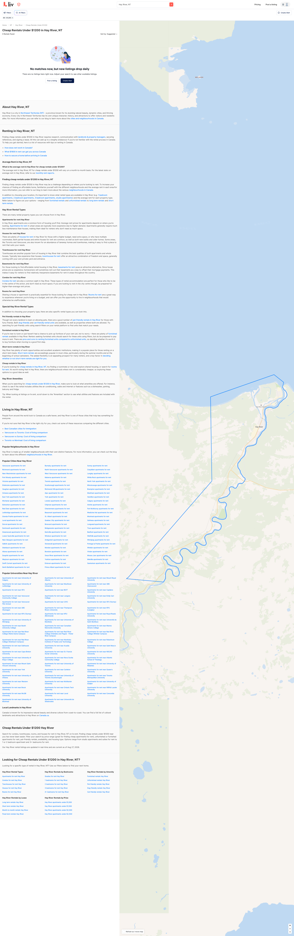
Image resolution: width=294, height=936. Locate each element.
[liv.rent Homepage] (9, 4)
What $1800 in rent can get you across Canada (25, 151)
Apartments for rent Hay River (13, 776)
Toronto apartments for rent (55, 481)
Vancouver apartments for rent (13, 466)
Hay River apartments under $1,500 (58, 806)
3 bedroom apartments (45, 198)
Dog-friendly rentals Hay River (98, 788)
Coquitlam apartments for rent (98, 470)
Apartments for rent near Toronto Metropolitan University (99, 677)
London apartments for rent (55, 501)
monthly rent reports (45, 173)
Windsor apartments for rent (55, 536)
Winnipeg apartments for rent (98, 540)
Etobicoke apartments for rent (13, 485)
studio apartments (64, 198)
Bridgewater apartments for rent (57, 528)
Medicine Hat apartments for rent (99, 512)
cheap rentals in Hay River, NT (33, 367)
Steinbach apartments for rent (13, 548)
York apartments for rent (54, 497)
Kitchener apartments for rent (13, 501)
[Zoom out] (290, 928)
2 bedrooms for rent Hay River (56, 784)
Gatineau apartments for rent (98, 520)
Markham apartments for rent (98, 493)
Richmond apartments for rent (13, 470)
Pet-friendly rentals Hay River (98, 784)
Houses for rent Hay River (12, 788)
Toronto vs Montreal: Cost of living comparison (25, 440)
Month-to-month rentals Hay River (15, 810)
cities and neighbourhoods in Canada (87, 118)
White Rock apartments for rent (99, 477)
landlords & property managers (91, 137)
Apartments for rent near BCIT (56, 590)
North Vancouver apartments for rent (59, 470)
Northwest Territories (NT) (32, 113)
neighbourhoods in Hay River (39, 454)
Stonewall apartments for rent (56, 544)
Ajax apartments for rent (54, 493)
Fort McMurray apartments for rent (100, 509)
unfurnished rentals (77, 200)
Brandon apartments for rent (55, 551)
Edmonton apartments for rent (13, 505)
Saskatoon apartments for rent (98, 563)
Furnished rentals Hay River (97, 776)
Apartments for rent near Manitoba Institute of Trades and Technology (58, 641)
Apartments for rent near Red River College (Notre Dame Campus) (15, 633)
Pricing (257, 4)
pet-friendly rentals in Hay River (86, 320)
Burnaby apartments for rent (55, 466)
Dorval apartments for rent (12, 524)
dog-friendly (24, 323)
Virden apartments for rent (97, 551)
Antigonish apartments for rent (56, 540)
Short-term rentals (26, 353)
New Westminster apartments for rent (16, 473)
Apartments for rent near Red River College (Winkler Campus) (100, 633)
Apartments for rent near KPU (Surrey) (16, 614)
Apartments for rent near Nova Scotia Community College (59, 659)
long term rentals (96, 200)
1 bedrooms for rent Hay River (56, 780)
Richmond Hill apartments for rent (57, 489)
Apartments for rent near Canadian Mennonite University (58, 627)
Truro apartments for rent (96, 528)
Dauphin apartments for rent (13, 555)
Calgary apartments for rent (97, 501)
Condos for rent (9, 281)
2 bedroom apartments (24, 198)
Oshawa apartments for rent (13, 493)
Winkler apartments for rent (97, 548)
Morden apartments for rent (55, 548)
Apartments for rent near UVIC (56, 602)
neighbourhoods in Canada (81, 190)
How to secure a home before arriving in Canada (26, 155)
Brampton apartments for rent (98, 489)
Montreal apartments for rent (98, 516)
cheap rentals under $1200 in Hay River (43, 384)
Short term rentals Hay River (13, 806)
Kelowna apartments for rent (55, 477)
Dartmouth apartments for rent (13, 528)
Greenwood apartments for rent (14, 532)
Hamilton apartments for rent (98, 497)
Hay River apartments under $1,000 (58, 802)
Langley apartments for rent (97, 473)
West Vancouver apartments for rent (58, 473)
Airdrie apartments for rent (97, 505)
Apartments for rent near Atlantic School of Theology (99, 659)
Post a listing (271, 4)
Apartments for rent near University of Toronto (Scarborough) (59, 677)
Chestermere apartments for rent (57, 509)
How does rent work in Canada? (19, 148)
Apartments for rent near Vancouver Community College (16, 597)
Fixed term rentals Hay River (13, 814)
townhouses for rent (51, 256)
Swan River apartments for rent (56, 555)
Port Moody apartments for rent (14, 477)
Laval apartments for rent (11, 520)
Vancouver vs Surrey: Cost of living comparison (25, 436)
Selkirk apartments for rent (12, 544)
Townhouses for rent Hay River (14, 784)
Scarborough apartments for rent (57, 485)
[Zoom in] (290, 925)
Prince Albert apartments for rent (57, 567)
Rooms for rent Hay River (11, 792)
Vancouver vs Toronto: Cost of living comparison (26, 432)
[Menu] (285, 4)
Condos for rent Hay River (12, 780)
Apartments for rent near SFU (13, 590)
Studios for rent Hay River (54, 776)
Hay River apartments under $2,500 (58, 814)
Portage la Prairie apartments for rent (101, 544)
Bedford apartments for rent (98, 532)
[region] (206, 478)
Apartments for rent (18, 226)
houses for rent (26, 237)
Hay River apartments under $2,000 (58, 810)
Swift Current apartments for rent (14, 563)
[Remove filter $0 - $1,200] (12, 18)
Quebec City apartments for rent (57, 520)
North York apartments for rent (98, 481)
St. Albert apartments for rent (56, 516)
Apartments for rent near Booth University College (14, 627)
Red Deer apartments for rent (13, 509)
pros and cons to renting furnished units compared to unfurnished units (54, 339)
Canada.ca (44, 715)
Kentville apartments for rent (55, 532)
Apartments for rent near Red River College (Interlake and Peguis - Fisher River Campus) (59, 634)
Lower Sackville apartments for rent (15, 536)
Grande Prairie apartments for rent (15, 516)
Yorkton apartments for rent (55, 559)
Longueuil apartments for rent (98, 524)
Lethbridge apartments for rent (14, 512)
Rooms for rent (95, 295)
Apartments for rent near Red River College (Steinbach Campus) (15, 641)
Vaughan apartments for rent (13, 489)
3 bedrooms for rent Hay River (56, 788)
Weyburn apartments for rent (13, 559)
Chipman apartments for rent (56, 505)
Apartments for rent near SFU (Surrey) (101, 602)
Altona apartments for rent (12, 551)
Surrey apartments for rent (97, 466)
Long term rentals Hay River (12, 802)
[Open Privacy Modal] (18, 5)
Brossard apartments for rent (56, 524)
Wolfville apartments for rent (98, 536)
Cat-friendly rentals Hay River (98, 792)
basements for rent (66, 267)
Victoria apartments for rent (12, 481)
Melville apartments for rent (97, 559)
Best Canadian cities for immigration (20, 428)
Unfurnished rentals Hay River (98, 780)
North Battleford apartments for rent (16, 567)
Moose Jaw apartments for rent (99, 555)
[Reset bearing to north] (290, 932)
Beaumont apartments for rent (56, 512)
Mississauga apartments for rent (99, 485)
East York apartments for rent (13, 497)
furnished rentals (57, 200)
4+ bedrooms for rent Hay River (57, 792)
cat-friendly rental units (44, 323)
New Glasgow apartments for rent (15, 540)
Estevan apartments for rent (55, 563)
